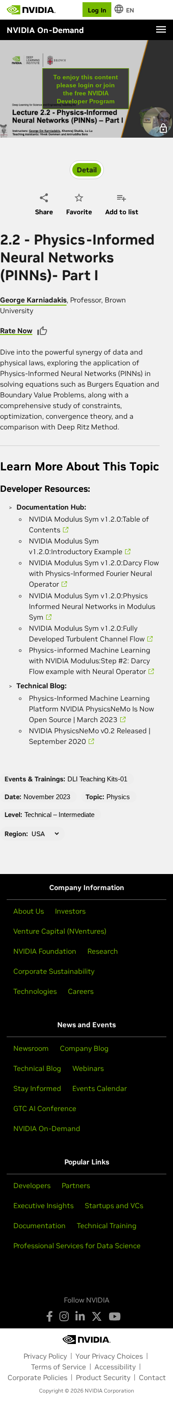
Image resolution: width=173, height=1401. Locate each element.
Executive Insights (43, 1205)
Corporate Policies (37, 1377)
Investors (70, 911)
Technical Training (107, 1225)
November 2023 (47, 796)
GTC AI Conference (44, 1108)
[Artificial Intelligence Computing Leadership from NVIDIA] (31, 10)
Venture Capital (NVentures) (59, 931)
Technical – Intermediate (59, 814)
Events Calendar (99, 1088)
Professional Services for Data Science (77, 1245)
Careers (81, 991)
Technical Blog (37, 1068)
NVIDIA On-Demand (46, 1128)
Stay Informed (37, 1088)
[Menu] (161, 29)
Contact (152, 1377)
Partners (76, 1185)
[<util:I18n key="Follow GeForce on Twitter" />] (96, 1316)
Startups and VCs (114, 1205)
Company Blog (84, 1048)
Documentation (39, 1225)
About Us (28, 911)
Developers (32, 1185)
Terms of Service (58, 1366)
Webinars (88, 1068)
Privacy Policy (45, 1356)
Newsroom (31, 1048)
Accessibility (115, 1366)
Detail (87, 169)
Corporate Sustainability (53, 971)
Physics (118, 796)
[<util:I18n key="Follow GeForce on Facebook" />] (49, 1316)
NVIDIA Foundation (44, 951)
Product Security (103, 1377)
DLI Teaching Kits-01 (97, 779)
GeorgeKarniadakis (33, 299)
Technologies (35, 991)
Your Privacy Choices (109, 1356)
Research (102, 951)
